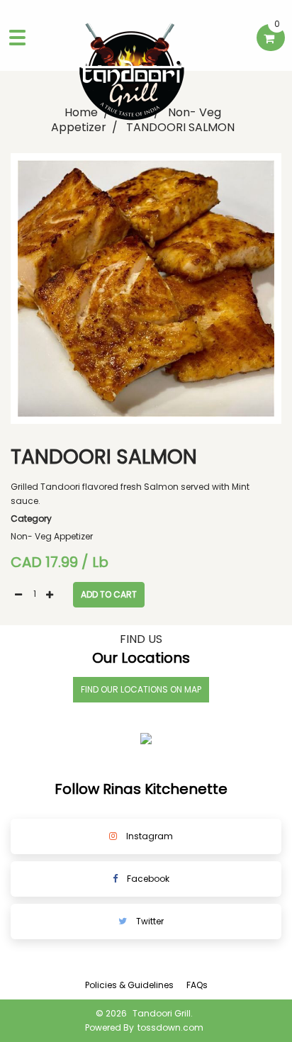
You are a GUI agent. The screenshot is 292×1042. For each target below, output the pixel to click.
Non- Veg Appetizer (52, 536)
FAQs (197, 985)
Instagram (148, 836)
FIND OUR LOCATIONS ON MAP (141, 689)
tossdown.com (170, 1027)
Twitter (149, 921)
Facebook (147, 879)
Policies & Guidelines (129, 985)
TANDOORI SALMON (180, 127)
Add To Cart (109, 594)
